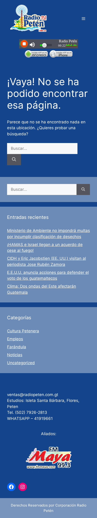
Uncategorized (21, 362)
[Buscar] (14, 159)
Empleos (15, 339)
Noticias (14, 355)
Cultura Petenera (23, 331)
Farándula (16, 347)
